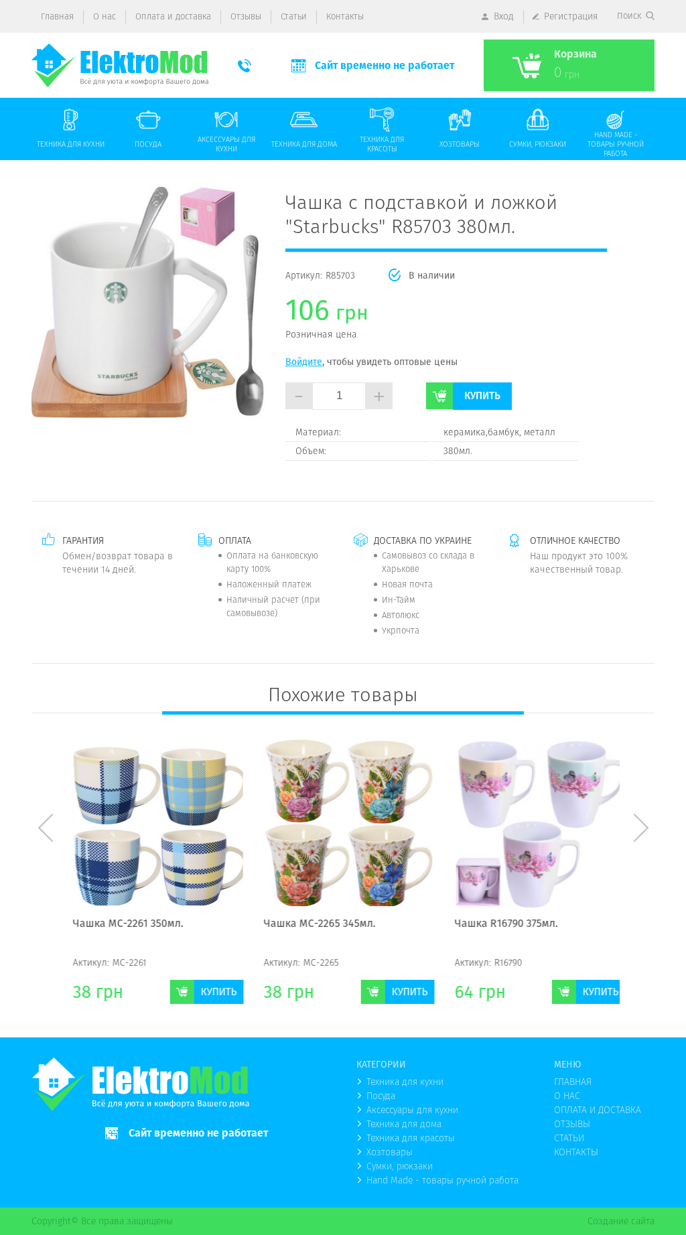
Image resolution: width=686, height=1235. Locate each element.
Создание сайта (621, 1221)
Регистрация (571, 16)
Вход (504, 16)
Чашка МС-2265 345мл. (314, 924)
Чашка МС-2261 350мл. (122, 924)
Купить (482, 395)
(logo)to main (119, 65)
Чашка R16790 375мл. (500, 924)
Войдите (303, 361)
